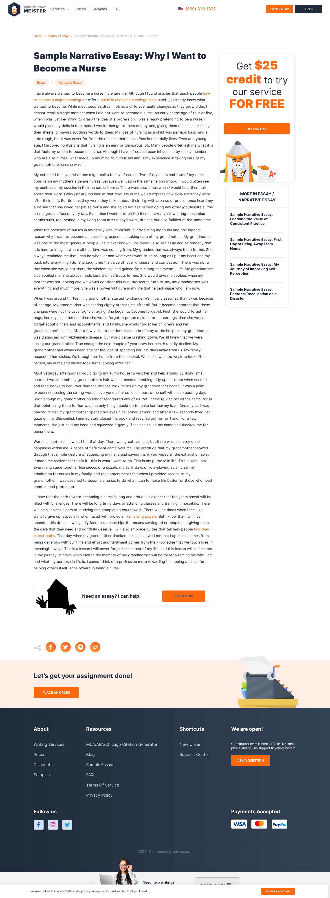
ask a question (250, 760)
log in (309, 9)
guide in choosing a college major (128, 100)
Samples (99, 9)
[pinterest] (82, 647)
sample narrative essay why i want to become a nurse (116, 36)
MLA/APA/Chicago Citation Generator (122, 744)
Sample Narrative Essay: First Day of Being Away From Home (256, 244)
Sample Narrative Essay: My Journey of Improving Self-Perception (254, 269)
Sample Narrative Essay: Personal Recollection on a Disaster (253, 294)
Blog (90, 754)
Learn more (184, 596)
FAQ (117, 9)
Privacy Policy (99, 795)
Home (38, 36)
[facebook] (53, 647)
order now (280, 9)
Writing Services (49, 744)
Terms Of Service (102, 785)
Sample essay (58, 36)
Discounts (43, 764)
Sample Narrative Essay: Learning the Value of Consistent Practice (251, 219)
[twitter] (67, 647)
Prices (80, 9)
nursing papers (143, 516)
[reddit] (97, 647)
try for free (257, 129)
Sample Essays (100, 764)
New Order (190, 744)
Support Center (194, 754)
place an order (56, 692)
